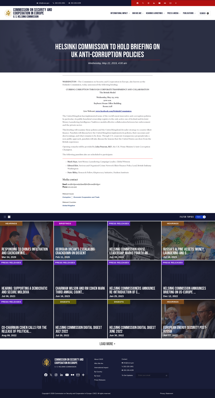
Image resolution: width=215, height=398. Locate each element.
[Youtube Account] (159, 3)
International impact (101, 367)
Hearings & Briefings (154, 13)
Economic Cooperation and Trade (87, 197)
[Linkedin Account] (154, 3)
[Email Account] (170, 3)
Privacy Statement (166, 393)
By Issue (97, 376)
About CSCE (98, 359)
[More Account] (175, 3)
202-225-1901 (60, 3)
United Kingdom (68, 205)
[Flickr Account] (164, 3)
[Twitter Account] (143, 3)
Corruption (66, 197)
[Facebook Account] (137, 3)
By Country (98, 372)
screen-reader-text (26, 240)
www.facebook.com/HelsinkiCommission (113, 111)
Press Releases (99, 380)
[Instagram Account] (148, 3)
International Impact (119, 13)
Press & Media (172, 13)
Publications (188, 13)
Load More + (107, 344)
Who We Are (136, 13)
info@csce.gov (44, 3)
